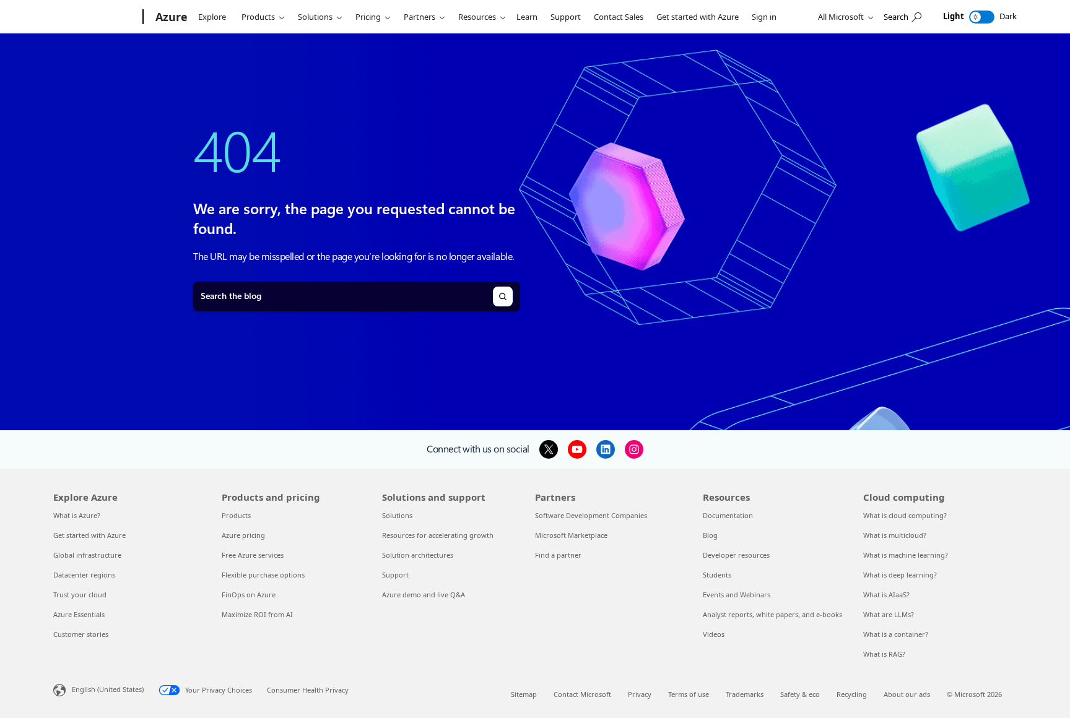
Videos (713, 634)
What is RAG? (884, 654)
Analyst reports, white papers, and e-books (772, 614)
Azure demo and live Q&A (423, 594)
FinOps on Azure (249, 594)
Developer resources (736, 555)
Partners (419, 16)
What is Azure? (76, 515)
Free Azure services (253, 555)
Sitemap (524, 694)
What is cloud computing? (905, 515)
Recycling (852, 694)
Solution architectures (417, 555)
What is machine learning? (905, 555)
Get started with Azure (697, 16)
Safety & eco (800, 694)
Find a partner (558, 555)
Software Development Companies (591, 515)
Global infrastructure (87, 555)
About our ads (907, 694)
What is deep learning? (900, 574)
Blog (710, 535)
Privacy (639, 694)
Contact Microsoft (582, 694)
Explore (212, 16)
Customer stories (80, 634)
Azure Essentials (79, 614)
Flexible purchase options (263, 574)
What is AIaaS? (886, 594)
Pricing (368, 16)
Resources (477, 16)
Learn (526, 16)
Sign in (764, 16)
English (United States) (108, 689)
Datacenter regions (84, 574)
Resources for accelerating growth (438, 535)
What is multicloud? (894, 535)
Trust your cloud (80, 594)
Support (565, 16)
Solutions (315, 16)
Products (258, 16)
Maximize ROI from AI (257, 614)
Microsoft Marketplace (571, 535)
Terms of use (688, 694)
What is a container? (895, 634)
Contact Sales (618, 16)
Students (717, 574)
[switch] (981, 17)
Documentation (728, 515)
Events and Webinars (736, 594)
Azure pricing (243, 535)
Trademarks (744, 694)
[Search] (503, 296)
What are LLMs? (888, 614)
